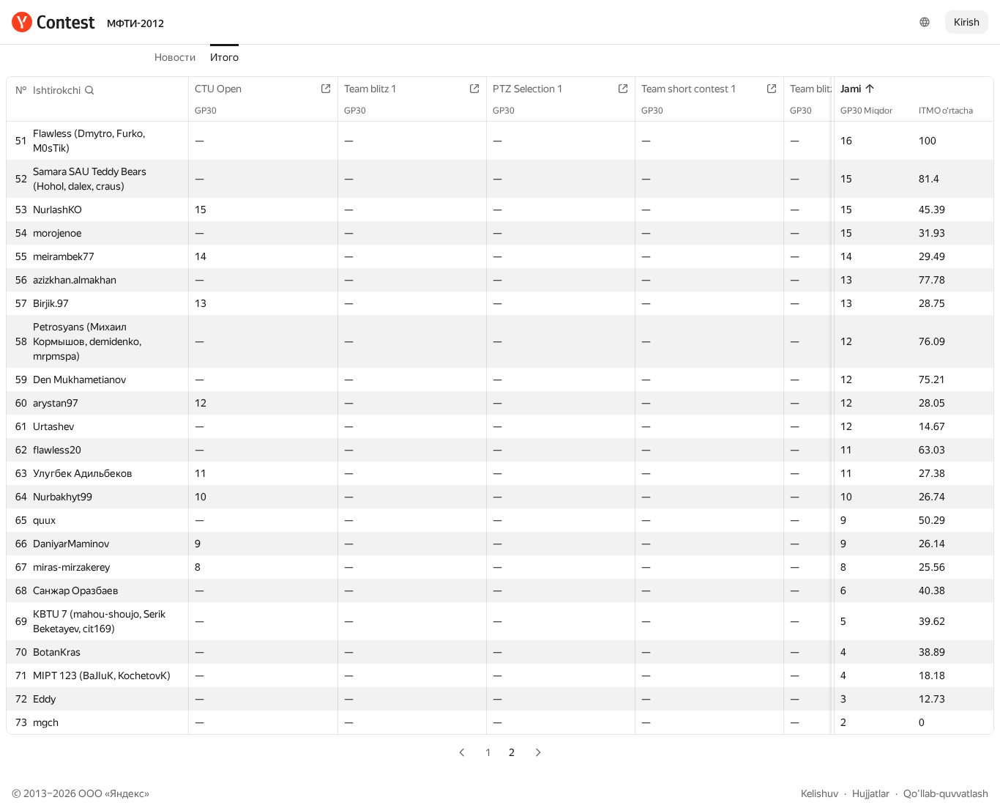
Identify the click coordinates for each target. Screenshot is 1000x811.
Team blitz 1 (370, 89)
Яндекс (127, 793)
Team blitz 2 (816, 89)
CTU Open (218, 89)
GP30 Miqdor (866, 110)
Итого (224, 57)
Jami (850, 89)
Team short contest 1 (688, 89)
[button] (64, 90)
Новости (174, 57)
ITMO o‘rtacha (946, 110)
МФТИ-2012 (135, 23)
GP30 (206, 110)
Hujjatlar (870, 793)
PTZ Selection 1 (528, 89)
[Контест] (53, 22)
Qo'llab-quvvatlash (945, 793)
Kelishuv (819, 793)
